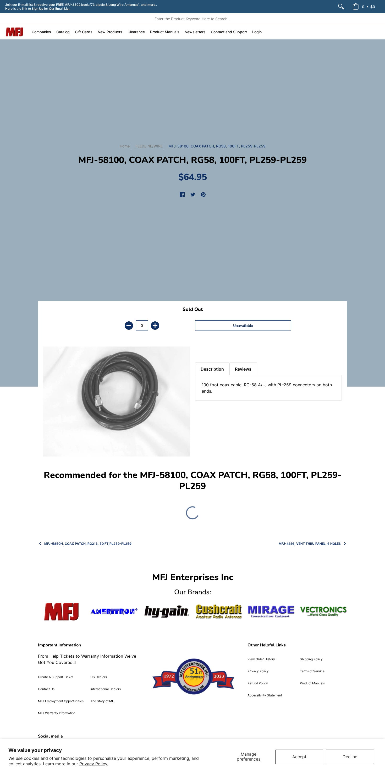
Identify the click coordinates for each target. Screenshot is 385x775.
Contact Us (46, 689)
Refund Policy (258, 683)
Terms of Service (312, 671)
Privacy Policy (258, 671)
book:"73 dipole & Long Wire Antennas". (110, 5)
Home (125, 146)
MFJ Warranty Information (56, 713)
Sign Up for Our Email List (50, 8)
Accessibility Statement (265, 695)
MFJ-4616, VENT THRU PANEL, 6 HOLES (310, 544)
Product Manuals (312, 683)
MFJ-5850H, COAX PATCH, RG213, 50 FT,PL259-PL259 (87, 544)
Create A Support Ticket (55, 677)
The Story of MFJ (103, 701)
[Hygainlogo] (166, 611)
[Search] (341, 6)
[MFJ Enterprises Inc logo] (14, 32)
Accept (299, 756)
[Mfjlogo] (61, 612)
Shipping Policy (311, 659)
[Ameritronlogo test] (114, 611)
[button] (363, 6)
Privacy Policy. (93, 763)
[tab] (204, 349)
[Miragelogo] (271, 611)
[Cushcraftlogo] (218, 611)
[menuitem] (341, 6)
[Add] (155, 325)
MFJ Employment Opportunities (61, 701)
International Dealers (105, 689)
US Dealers (98, 677)
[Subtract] (129, 325)
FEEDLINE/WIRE (149, 146)
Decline (350, 756)
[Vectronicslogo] (323, 611)
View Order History (261, 659)
